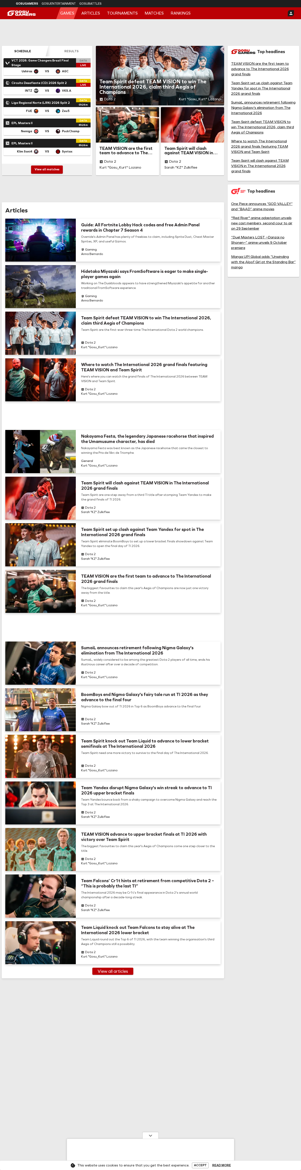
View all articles (113, 971)
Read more (221, 1165)
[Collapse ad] (150, 1135)
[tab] (22, 51)
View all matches (47, 169)
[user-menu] (291, 13)
